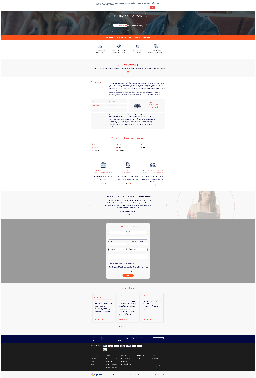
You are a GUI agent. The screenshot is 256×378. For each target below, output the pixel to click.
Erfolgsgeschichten (125, 359)
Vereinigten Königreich (95, 358)
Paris (144, 147)
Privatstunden (108, 359)
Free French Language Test (126, 364)
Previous (89, 205)
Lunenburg (122, 150)
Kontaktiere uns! (120, 25)
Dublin (120, 144)
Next (166, 205)
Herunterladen (153, 107)
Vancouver (97, 147)
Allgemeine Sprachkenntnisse (111, 358)
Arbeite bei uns (139, 358)
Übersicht (108, 37)
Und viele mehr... (109, 369)
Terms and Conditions (130, 374)
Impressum (143, 374)
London (96, 144)
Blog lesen (154, 366)
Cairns (120, 147)
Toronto (145, 144)
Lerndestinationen (120, 37)
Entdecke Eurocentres (125, 358)
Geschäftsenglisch (109, 361)
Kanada (92, 361)
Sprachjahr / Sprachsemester (111, 364)
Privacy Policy (137, 374)
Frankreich (93, 364)
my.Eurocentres (124, 361)
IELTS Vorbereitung (109, 366)
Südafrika (93, 363)
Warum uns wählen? (133, 37)
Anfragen (145, 37)
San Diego (96, 150)
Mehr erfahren (97, 319)
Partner (138, 359)
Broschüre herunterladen (135, 25)
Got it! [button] (153, 7)
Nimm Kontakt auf (155, 365)
